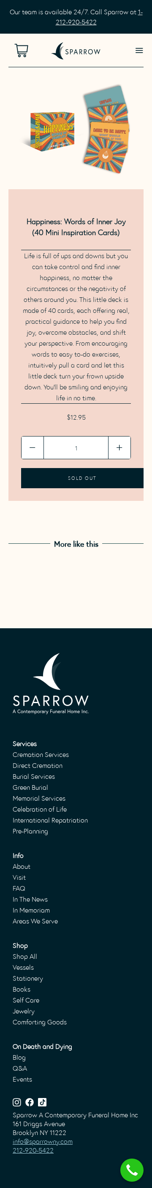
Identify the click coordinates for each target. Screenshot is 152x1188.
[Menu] (139, 50)
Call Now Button (132, 1170)
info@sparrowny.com (43, 1141)
